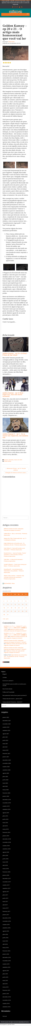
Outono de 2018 (18, 460)
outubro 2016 (6, 924)
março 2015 (6, 987)
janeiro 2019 (6, 835)
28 (22, 611)
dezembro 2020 (7, 760)
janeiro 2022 (6, 717)
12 (15, 604)
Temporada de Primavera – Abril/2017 (12, 702)
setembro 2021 (6, 730)
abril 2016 (5, 944)
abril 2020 (5, 786)
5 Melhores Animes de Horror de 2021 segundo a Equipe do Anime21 (15, 637)
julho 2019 (5, 816)
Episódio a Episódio (9, 460)
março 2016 (6, 947)
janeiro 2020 (6, 796)
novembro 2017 (7, 882)
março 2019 (6, 829)
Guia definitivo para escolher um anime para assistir (14, 684)
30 (4, 614)
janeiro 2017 (6, 914)
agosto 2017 (6, 891)
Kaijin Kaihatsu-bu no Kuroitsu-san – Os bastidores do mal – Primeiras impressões (15, 544)
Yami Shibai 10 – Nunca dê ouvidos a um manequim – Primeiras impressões (14, 549)
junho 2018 (5, 859)
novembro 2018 (7, 842)
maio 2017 (5, 901)
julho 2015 (5, 974)
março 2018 (6, 868)
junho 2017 (5, 898)
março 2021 (6, 750)
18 (11, 608)
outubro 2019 (6, 806)
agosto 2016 (6, 931)
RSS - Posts (12, 583)
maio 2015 (5, 980)
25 (11, 611)
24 (7, 611)
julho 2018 (5, 855)
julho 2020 (5, 776)
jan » (7, 619)
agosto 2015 (6, 970)
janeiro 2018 (6, 875)
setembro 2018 (6, 849)
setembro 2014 (6, 1006)
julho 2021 (5, 737)
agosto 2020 (6, 773)
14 (22, 604)
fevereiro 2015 (6, 990)
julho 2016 (5, 934)
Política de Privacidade (8, 692)
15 (26, 604)
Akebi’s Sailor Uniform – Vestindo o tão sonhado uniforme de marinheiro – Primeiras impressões (14, 577)
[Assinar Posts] (6, 583)
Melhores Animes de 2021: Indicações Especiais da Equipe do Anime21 (13, 529)
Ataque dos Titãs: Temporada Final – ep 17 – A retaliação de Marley (15, 539)
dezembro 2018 (7, 839)
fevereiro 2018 (6, 872)
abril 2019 (5, 826)
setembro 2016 (6, 928)
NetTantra (26, 1022)
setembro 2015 (6, 967)
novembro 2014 (7, 1000)
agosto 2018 (6, 852)
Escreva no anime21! (8, 680)
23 (4, 611)
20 (18, 608)
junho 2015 (5, 977)
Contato (5, 677)
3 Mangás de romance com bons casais (16, 472)
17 (7, 608)
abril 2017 (5, 905)
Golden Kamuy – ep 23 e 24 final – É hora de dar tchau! (15, 354)
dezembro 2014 (7, 997)
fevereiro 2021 (6, 753)
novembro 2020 (7, 763)
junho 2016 (5, 937)
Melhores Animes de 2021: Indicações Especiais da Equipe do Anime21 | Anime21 (15, 641)
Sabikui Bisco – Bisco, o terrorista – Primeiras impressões (15, 534)
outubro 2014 (6, 1003)
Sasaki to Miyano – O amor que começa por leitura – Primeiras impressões (15, 565)
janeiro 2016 (6, 954)
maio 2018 (5, 862)
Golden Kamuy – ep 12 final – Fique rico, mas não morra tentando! (13, 394)
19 (15, 608)
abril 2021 (5, 747)
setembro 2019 (6, 809)
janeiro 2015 (6, 993)
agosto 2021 (6, 733)
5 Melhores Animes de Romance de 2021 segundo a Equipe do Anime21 (15, 644)
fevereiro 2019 (6, 832)
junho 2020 (5, 780)
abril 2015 (5, 983)
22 (26, 608)
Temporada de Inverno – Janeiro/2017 (12, 698)
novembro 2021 (7, 724)
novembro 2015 (7, 960)
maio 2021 (5, 743)
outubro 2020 (6, 766)
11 (11, 604)
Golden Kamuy (7, 461)
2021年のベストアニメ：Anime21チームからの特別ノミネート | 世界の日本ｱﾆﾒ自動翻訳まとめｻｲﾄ (15, 627)
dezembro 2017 (7, 878)
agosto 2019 (6, 812)
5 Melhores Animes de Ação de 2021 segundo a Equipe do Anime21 (14, 651)
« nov (4, 619)
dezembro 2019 (7, 799)
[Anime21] (15, 11)
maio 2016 (5, 941)
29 (26, 611)
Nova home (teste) (7, 689)
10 (7, 604)
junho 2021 (5, 740)
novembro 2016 (7, 921)
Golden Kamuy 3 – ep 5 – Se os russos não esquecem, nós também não (15, 435)
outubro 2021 (6, 727)
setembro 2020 (6, 770)
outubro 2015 (6, 964)
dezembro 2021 (7, 720)
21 (22, 608)
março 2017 (6, 908)
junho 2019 (5, 819)
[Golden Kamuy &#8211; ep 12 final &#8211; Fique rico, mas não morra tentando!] (15, 384)
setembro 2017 (6, 888)
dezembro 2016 (7, 918)
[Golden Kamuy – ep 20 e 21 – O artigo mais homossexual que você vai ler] (15, 53)
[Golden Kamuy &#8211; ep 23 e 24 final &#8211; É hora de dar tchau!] (15, 344)
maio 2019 (5, 822)
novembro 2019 (7, 803)
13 (18, 604)
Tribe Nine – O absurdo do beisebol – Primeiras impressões (13, 560)
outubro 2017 (6, 885)
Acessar (5, 1016)
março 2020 (6, 789)
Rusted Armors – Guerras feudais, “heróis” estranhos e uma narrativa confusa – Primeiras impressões (15, 554)
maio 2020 (5, 783)
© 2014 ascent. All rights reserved (9, 1022)
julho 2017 (5, 895)
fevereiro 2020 (6, 793)
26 (15, 611)
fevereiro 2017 (6, 911)
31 (7, 614)
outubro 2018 (6, 845)
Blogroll (4, 674)
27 (18, 611)
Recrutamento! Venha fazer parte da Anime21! (15, 695)
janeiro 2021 (6, 756)
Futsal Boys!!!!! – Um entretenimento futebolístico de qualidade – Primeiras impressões (14, 570)
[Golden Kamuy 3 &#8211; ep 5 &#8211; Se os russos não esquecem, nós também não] (15, 425)
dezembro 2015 (7, 957)
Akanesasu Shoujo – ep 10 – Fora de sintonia (15, 469)
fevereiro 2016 (6, 951)
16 (4, 608)
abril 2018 (5, 865)
